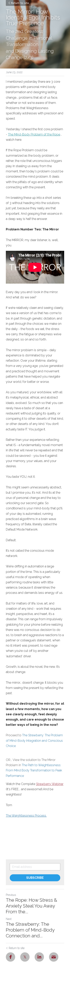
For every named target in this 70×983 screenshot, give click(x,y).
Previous (11, 894)
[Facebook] (10, 957)
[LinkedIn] (39, 957)
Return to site (20, 2)
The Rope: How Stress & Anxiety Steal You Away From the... (31, 905)
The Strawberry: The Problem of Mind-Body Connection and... (30, 930)
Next (8, 918)
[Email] (53, 957)
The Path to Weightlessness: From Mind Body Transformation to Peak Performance (34, 770)
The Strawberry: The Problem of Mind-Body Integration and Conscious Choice (35, 740)
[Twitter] (25, 957)
